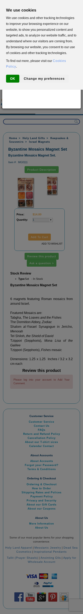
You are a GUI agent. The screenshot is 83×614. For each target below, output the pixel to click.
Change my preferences (44, 78)
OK (12, 78)
